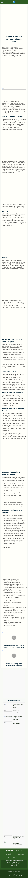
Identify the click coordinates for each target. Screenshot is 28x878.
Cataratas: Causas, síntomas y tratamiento (18, 711)
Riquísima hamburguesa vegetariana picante (17, 843)
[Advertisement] (14, 19)
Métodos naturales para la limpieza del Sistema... (18, 837)
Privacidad (15, 875)
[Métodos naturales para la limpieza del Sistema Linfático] (8, 838)
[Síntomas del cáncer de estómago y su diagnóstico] (8, 717)
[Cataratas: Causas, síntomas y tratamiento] (8, 712)
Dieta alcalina (9, 850)
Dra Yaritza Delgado (20, 44)
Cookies (10, 875)
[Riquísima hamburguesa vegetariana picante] (8, 843)
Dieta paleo (19, 850)
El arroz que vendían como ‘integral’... (17, 722)
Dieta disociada (20, 854)
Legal (7, 875)
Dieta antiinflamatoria (14, 857)
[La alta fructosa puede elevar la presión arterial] (8, 706)
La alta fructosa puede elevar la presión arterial (18, 706)
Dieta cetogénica (8, 854)
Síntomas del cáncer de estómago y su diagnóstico (17, 718)
